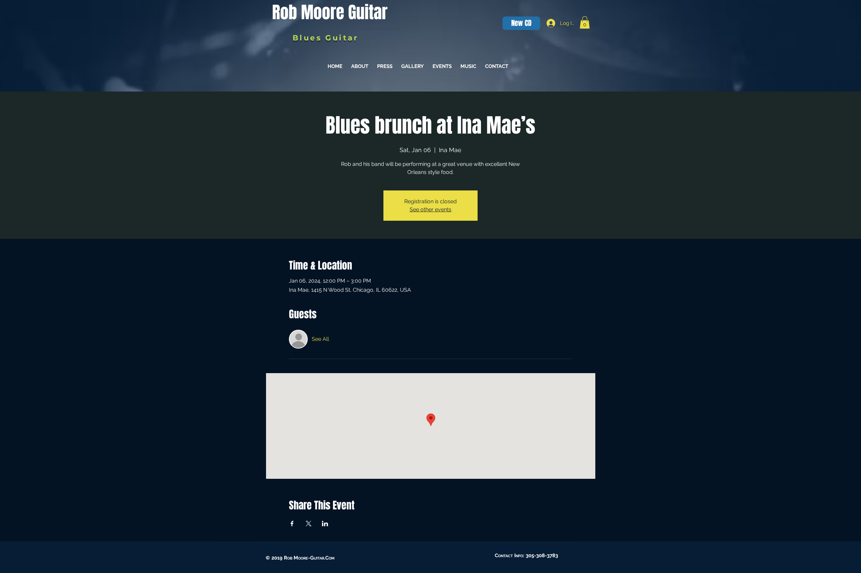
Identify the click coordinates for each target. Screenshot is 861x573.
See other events (430, 209)
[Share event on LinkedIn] (325, 523)
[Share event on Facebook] (292, 523)
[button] (584, 22)
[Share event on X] (308, 523)
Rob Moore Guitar (329, 12)
